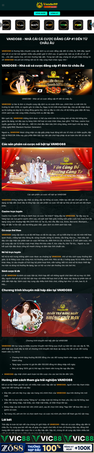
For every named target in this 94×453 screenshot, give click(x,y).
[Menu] (3, 5)
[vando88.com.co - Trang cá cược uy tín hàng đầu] (47, 5)
